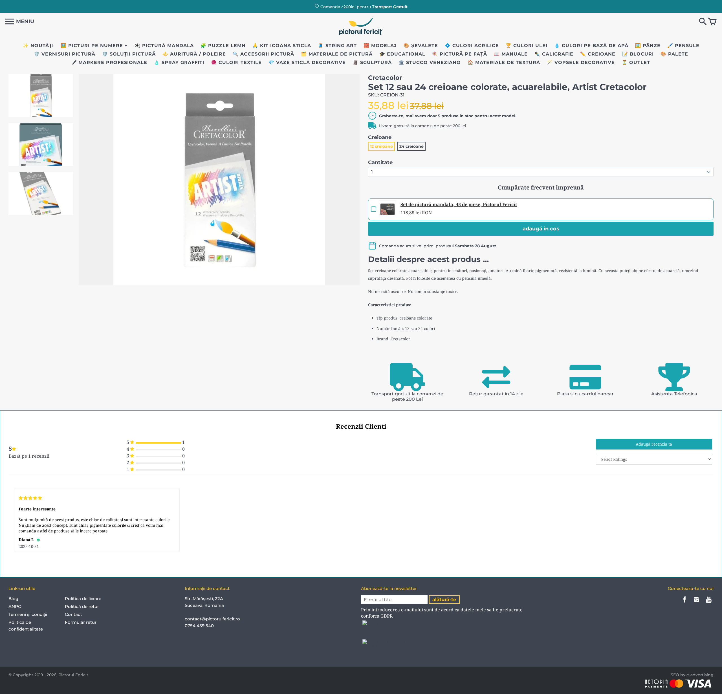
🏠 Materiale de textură (504, 62)
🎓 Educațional (402, 54)
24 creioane (411, 146)
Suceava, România (204, 605)
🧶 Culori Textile (236, 62)
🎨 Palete (674, 54)
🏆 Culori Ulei (526, 45)
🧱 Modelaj (380, 45)
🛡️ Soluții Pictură (129, 54)
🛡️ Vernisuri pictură (64, 54)
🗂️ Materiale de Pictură (337, 54)
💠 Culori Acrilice (472, 45)
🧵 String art (337, 45)
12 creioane (381, 146)
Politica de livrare (83, 598)
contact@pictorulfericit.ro (212, 619)
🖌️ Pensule (683, 45)
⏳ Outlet (636, 62)
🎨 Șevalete (421, 45)
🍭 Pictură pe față (459, 54)
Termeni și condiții (27, 614)
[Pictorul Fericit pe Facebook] (684, 603)
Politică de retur (82, 606)
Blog (13, 598)
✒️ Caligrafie (553, 54)
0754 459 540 (200, 625)
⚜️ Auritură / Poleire (194, 54)
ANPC (14, 606)
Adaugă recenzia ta (654, 444)
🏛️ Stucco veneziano (430, 62)
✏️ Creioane (597, 54)
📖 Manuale (511, 54)
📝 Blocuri (638, 54)
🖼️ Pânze (648, 45)
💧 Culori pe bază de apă (591, 45)
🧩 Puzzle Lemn (223, 45)
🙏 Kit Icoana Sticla (281, 45)
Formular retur (80, 622)
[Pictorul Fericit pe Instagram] (696, 603)
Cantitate (380, 162)
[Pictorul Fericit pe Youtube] (709, 603)
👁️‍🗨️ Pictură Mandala (164, 45)
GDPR (386, 616)
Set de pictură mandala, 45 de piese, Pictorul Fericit (458, 204)
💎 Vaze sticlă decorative (307, 62)
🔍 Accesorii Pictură (263, 54)
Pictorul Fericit (73, 674)
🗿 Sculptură (372, 62)
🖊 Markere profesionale (109, 62)
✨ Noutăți (38, 45)
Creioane (379, 137)
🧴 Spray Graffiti (179, 62)
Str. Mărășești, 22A (204, 598)
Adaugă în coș (541, 229)
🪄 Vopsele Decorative (581, 62)
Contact (73, 614)
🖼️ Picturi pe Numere (92, 45)
